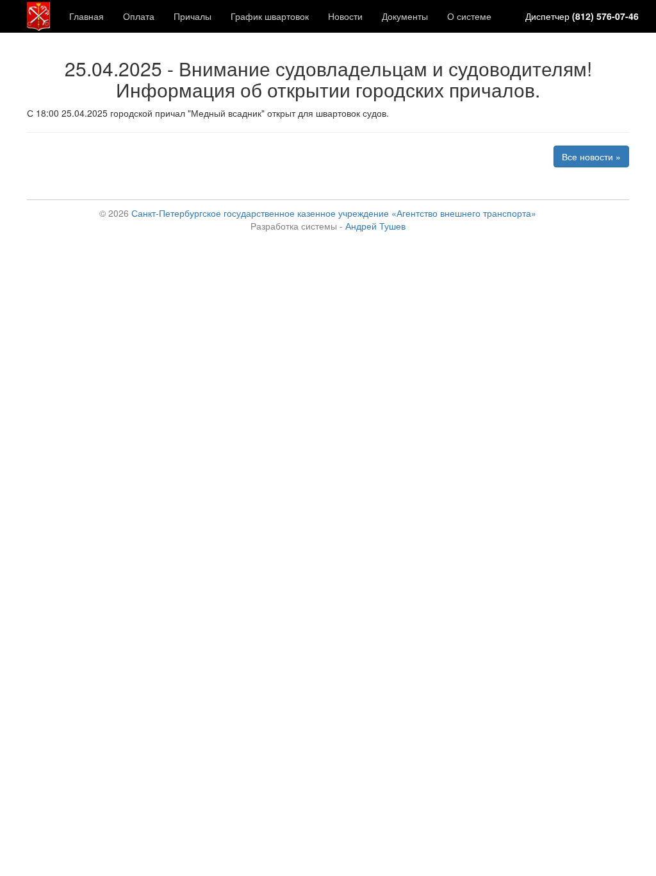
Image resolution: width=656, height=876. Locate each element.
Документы (405, 16)
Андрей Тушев (375, 225)
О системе (469, 16)
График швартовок (270, 16)
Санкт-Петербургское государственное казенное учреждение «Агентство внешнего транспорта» (333, 212)
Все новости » (591, 156)
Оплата (138, 16)
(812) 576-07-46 (605, 16)
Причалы (192, 16)
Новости (345, 16)
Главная (86, 16)
